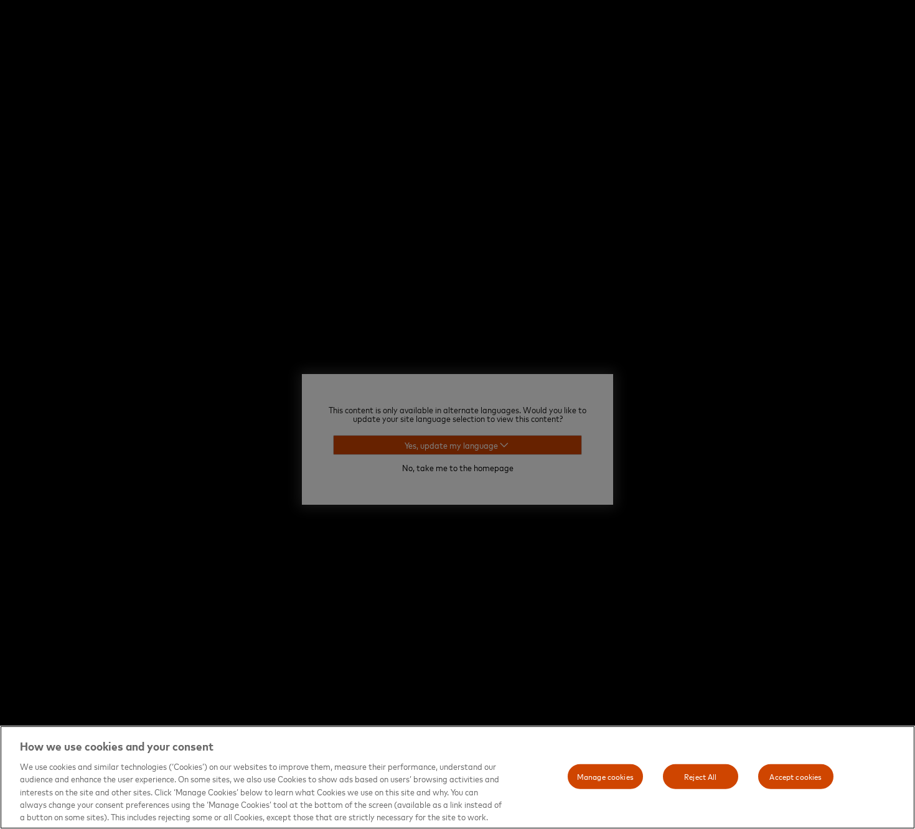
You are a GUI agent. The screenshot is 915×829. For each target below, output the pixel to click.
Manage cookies (605, 776)
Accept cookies (795, 776)
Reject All (700, 776)
